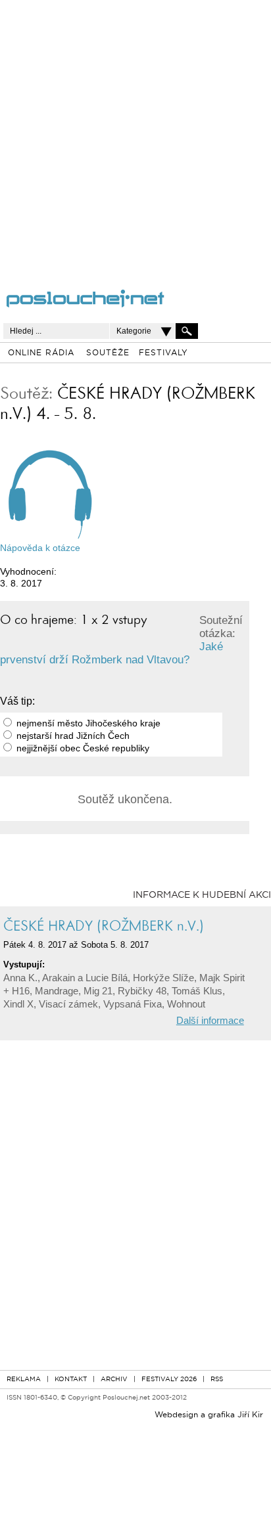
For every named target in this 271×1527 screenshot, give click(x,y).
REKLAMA (24, 1379)
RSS (216, 1379)
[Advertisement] (135, 135)
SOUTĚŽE (108, 353)
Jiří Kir (250, 1415)
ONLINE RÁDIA (41, 353)
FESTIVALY (163, 353)
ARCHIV (114, 1379)
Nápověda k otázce (40, 547)
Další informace (210, 1020)
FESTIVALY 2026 (169, 1379)
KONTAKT (71, 1379)
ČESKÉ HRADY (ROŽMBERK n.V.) (103, 926)
